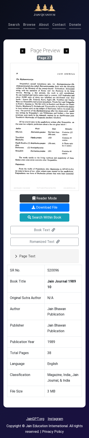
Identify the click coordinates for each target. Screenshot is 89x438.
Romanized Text (42, 242)
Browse (29, 25)
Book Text (42, 230)
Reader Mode (46, 198)
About (44, 25)
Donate (75, 25)
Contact (59, 25)
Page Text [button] (27, 256)
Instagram (55, 419)
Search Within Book (46, 217)
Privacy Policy (53, 432)
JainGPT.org (35, 419)
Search (14, 25)
